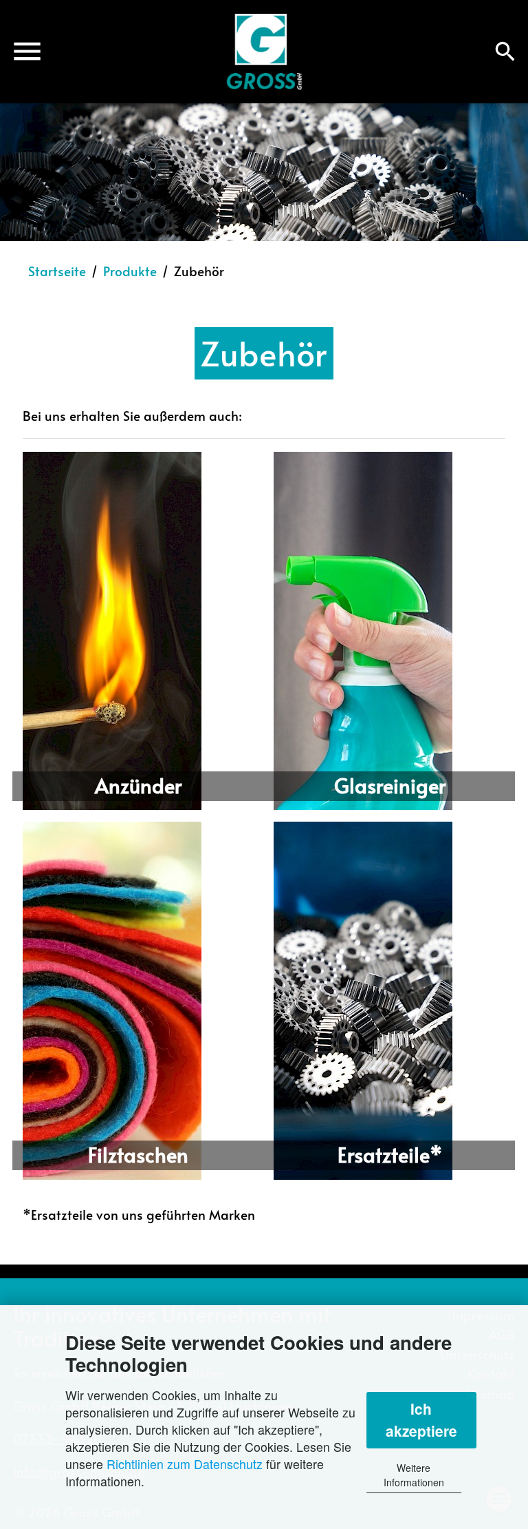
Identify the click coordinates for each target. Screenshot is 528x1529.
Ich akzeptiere (421, 1419)
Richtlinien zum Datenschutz (185, 1464)
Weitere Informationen (414, 1475)
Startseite (57, 271)
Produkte (130, 271)
